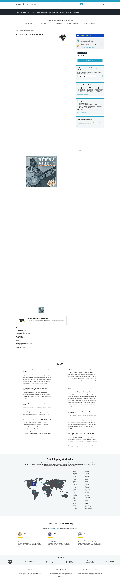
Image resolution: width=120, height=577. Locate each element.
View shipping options (84, 47)
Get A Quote (83, 7)
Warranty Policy (80, 94)
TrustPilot (58, 528)
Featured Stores (63, 7)
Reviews (74, 7)
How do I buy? (91, 47)
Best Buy (21, 30)
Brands (53, 7)
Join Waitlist (90, 60)
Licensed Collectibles (30, 30)
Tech (25, 30)
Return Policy (86, 94)
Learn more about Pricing (81, 112)
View (19, 546)
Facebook (52, 528)
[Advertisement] (90, 141)
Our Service (37, 7)
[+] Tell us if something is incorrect (98, 129)
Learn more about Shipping (82, 125)
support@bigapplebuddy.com (32, 574)
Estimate (100, 76)
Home (17, 30)
